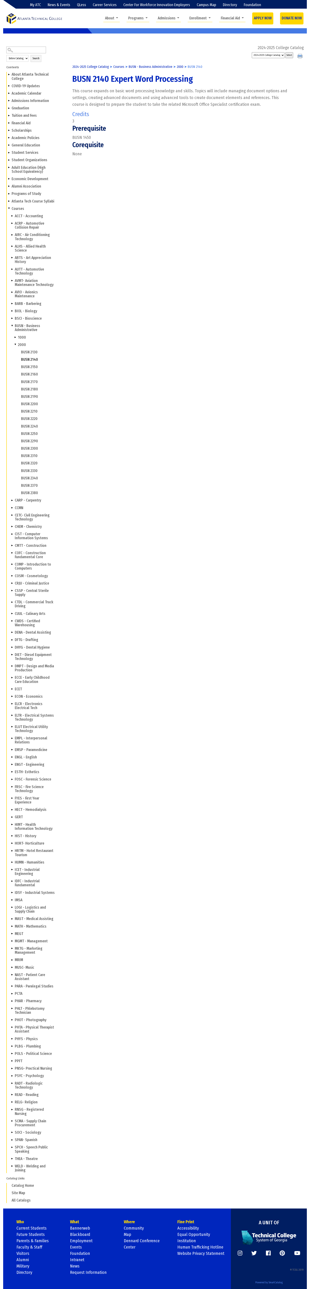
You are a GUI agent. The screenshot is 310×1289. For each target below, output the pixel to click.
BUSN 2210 (29, 411)
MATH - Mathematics (30, 926)
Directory (230, 5)
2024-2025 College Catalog (90, 67)
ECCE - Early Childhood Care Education (32, 679)
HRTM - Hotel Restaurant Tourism (34, 853)
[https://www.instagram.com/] (240, 1253)
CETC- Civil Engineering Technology (32, 517)
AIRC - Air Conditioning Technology (32, 237)
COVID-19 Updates (26, 86)
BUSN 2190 (29, 396)
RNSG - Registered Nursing (29, 1111)
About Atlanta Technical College (30, 76)
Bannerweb (80, 1228)
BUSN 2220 (29, 419)
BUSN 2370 (29, 485)
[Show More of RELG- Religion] (12, 1102)
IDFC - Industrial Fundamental (27, 883)
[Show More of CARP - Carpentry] (12, 500)
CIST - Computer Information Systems (31, 536)
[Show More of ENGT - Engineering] (12, 764)
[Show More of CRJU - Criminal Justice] (12, 583)
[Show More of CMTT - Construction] (12, 545)
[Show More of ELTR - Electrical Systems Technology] (12, 715)
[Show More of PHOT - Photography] (12, 1020)
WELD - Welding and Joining (30, 1168)
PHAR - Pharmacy (28, 1001)
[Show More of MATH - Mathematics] (12, 926)
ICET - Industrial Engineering (27, 872)
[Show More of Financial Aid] (9, 123)
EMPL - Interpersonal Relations (31, 740)
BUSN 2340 (29, 478)
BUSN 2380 (29, 493)
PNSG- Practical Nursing (33, 1068)
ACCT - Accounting (29, 216)
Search (35, 58)
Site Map (18, 1193)
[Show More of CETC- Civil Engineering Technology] (12, 515)
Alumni (22, 1259)
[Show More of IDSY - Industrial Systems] (12, 892)
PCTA (18, 993)
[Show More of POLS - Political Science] (12, 1054)
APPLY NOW (263, 18)
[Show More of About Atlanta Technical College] (9, 74)
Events (76, 1247)
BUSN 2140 (29, 359)
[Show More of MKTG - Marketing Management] (12, 948)
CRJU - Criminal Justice (32, 583)
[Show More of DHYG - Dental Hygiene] (12, 647)
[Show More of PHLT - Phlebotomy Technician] (12, 1008)
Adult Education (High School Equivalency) (29, 169)
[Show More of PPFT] (12, 1061)
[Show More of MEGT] (12, 933)
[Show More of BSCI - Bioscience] (12, 318)
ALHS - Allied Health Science (30, 248)
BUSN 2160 (29, 374)
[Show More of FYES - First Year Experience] (12, 798)
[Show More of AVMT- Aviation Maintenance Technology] (12, 281)
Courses (18, 209)
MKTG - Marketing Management (28, 950)
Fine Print (185, 1221)
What (74, 1221)
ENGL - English (26, 757)
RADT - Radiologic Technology (29, 1085)
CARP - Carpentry (28, 500)
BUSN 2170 (29, 382)
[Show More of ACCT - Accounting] (12, 216)
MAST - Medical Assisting (34, 919)
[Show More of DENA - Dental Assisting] (12, 632)
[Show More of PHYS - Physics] (12, 1039)
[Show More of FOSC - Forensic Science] (12, 779)
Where (129, 1221)
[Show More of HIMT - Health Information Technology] (12, 824)
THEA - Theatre (26, 1159)
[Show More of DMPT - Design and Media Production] (12, 666)
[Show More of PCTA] (12, 993)
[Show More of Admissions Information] (9, 101)
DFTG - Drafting (26, 640)
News (75, 1266)
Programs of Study (26, 194)
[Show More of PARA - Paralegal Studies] (12, 986)
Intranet (77, 1259)
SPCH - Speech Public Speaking (31, 1149)
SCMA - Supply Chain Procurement (30, 1123)
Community (134, 1228)
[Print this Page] (300, 57)
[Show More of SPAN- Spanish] (12, 1140)
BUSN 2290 (29, 441)
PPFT (18, 1061)
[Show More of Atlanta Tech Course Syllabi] (9, 201)
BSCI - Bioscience (28, 318)
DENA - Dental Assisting (33, 632)
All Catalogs (21, 1200)
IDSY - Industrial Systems (35, 893)
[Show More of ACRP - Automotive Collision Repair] (12, 223)
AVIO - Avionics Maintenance (26, 294)
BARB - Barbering (28, 304)
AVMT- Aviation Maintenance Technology (34, 283)
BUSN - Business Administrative (27, 328)
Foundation (252, 5)
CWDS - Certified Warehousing (27, 623)
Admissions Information (30, 101)
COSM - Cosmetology (31, 576)
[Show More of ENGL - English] (12, 757)
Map (127, 1234)
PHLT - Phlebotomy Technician (29, 1010)
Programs (136, 18)
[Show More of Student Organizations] (9, 160)
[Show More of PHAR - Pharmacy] (12, 1001)
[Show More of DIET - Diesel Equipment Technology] (12, 654)
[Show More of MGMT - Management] (12, 941)
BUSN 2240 (29, 426)
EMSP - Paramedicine (31, 750)
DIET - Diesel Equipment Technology (33, 657)
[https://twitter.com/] (254, 1253)
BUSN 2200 (29, 404)
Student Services (25, 152)
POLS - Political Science (33, 1054)
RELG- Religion (26, 1102)
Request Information (88, 1272)
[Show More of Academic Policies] (9, 138)
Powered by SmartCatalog (269, 1282)
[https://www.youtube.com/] (297, 1253)
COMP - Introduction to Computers (33, 566)
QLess (81, 5)
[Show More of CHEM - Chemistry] (12, 526)
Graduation (20, 108)
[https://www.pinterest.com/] (282, 1253)
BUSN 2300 (29, 448)
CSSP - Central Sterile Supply (32, 593)
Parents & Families (32, 1240)
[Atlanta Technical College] (34, 18)
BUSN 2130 (29, 352)
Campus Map (206, 5)
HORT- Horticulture (29, 843)
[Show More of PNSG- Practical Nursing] (12, 1068)
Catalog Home (23, 1185)
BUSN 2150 (29, 367)
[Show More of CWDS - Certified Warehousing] (12, 621)
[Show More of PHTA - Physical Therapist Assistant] (12, 1027)
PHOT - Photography (30, 1020)
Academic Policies (25, 138)
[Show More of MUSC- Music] (12, 967)
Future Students (30, 1234)
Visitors (22, 1253)
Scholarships (22, 130)
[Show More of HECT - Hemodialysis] (12, 809)
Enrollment (198, 18)
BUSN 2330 (29, 471)
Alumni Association (26, 186)
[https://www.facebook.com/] (268, 1253)
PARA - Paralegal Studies (34, 986)
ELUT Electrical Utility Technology (31, 729)
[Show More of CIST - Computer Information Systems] (12, 534)
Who (20, 1221)
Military (22, 1266)
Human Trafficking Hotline (200, 1247)
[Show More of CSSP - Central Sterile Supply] (12, 591)
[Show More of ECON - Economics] (12, 696)
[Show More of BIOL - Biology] (12, 311)
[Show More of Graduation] (9, 108)
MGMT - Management (31, 941)
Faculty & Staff (29, 1247)
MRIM (19, 960)
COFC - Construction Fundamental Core (30, 555)
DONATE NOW (292, 18)
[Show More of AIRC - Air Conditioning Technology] (12, 235)
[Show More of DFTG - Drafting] (12, 640)
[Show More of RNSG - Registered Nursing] (12, 1109)
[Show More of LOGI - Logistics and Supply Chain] (12, 907)
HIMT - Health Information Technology (34, 826)
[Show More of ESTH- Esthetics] (12, 772)
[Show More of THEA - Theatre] (12, 1159)
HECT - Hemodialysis (30, 809)
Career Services (105, 5)
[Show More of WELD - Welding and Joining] (12, 1166)
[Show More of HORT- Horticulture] (12, 843)
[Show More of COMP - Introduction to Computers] (12, 564)
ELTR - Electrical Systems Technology (34, 717)
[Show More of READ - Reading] (12, 1095)
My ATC (35, 5)
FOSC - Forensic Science (33, 779)
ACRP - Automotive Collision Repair (29, 225)
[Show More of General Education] (9, 145)
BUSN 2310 (29, 456)
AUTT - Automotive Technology (29, 271)
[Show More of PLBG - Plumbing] (12, 1046)
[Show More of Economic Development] (9, 179)
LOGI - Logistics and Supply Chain (30, 909)
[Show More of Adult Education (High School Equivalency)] (9, 167)
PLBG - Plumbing (28, 1046)
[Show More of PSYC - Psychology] (12, 1076)
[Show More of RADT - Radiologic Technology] (12, 1083)
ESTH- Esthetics (27, 772)
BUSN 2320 (29, 463)
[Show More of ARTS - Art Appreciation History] (12, 258)
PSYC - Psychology (29, 1076)
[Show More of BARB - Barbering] (12, 303)
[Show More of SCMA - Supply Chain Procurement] (12, 1121)
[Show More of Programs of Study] (9, 194)
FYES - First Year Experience (27, 800)
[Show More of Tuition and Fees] (9, 115)
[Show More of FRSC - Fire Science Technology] (12, 787)
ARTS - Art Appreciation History (33, 260)
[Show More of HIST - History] (12, 836)
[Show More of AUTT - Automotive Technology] (12, 269)
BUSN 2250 (29, 434)
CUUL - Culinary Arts (30, 614)
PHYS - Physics (26, 1039)
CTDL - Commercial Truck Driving (34, 604)
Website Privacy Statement (200, 1253)
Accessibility (188, 1228)
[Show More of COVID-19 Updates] (9, 86)
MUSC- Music (24, 967)
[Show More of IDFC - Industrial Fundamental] (12, 881)
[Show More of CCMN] (12, 508)
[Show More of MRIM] (12, 960)
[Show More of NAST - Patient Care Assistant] (12, 975)
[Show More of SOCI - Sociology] (12, 1132)
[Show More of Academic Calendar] (9, 93)
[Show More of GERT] (12, 817)
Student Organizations (29, 160)
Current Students (31, 1228)
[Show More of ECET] (12, 689)
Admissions (167, 18)
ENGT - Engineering (29, 764)
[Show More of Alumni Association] (9, 186)
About (110, 18)
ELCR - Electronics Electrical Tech (28, 706)
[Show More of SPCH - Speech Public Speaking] (12, 1147)
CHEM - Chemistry (28, 526)
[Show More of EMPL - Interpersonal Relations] (12, 738)
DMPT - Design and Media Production (34, 668)
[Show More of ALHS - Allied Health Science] (12, 246)
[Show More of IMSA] (12, 900)
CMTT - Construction (30, 545)
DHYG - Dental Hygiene (32, 647)
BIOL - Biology (26, 311)
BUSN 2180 (29, 389)
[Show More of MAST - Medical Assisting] (12, 919)
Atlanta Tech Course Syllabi (33, 201)
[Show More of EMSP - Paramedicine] (12, 749)
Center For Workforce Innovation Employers (156, 5)
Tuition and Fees (24, 115)
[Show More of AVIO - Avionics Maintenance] (12, 292)
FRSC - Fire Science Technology (29, 789)
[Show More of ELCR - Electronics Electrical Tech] (12, 704)
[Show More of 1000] (15, 337)
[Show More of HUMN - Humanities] (12, 862)
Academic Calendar (26, 93)
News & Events (59, 5)
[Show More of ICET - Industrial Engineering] (12, 870)
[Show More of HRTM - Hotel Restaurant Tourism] (12, 851)
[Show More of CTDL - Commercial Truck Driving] (12, 602)
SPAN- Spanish (26, 1140)
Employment (81, 1240)
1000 (22, 337)
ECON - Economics (29, 696)
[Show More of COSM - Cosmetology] (12, 576)
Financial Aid (231, 18)
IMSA (18, 900)
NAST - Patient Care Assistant (30, 977)
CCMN (19, 508)
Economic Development (30, 179)
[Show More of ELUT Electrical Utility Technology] (12, 727)
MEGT (19, 934)
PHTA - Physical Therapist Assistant (34, 1029)
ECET (18, 689)
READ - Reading (27, 1095)
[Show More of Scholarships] (9, 130)
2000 (22, 345)
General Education (26, 145)
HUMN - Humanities (29, 862)
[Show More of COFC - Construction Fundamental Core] (12, 553)
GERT (19, 817)
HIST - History (25, 836)
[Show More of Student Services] (9, 152)
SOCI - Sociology (28, 1132)
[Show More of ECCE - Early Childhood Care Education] (12, 677)
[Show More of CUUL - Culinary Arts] (12, 613)
